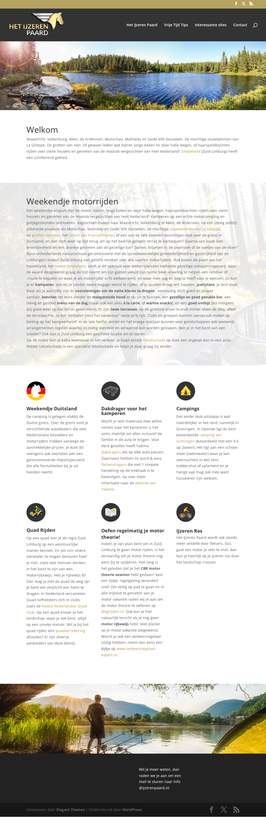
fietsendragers (114, 464)
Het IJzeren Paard (142, 25)
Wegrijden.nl (112, 611)
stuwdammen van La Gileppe (195, 228)
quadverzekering (70, 630)
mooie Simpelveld (70, 266)
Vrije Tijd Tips (176, 25)
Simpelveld (191, 151)
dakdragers (111, 452)
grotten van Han (46, 235)
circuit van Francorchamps (92, 235)
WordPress (132, 809)
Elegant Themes (70, 809)
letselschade (154, 340)
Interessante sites (211, 25)
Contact (240, 25)
